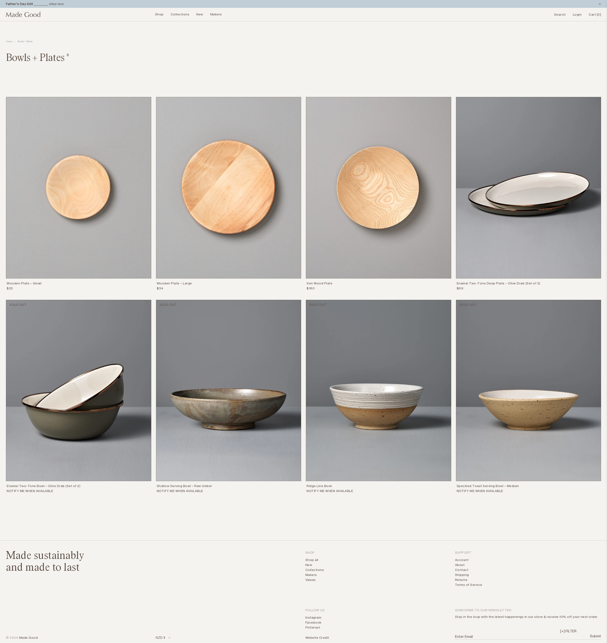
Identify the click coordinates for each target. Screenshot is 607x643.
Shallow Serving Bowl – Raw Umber (184, 486)
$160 (311, 288)
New (199, 14)
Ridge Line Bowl (319, 486)
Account (462, 560)
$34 (160, 288)
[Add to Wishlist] (148, 284)
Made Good (28, 637)
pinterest (312, 627)
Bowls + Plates (25, 41)
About (460, 565)
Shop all (311, 560)
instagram (313, 617)
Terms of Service (468, 585)
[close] (598, 4)
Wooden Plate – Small (24, 283)
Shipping (462, 575)
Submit (595, 636)
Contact (462, 570)
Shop (159, 14)
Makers (216, 14)
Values (310, 580)
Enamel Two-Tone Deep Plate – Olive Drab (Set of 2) (498, 283)
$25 (10, 288)
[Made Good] (23, 16)
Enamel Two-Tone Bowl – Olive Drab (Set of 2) (43, 486)
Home (9, 41)
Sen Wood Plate (319, 283)
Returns (461, 580)
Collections (180, 14)
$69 (460, 288)
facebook (313, 622)
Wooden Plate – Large (174, 283)
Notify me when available (30, 491)
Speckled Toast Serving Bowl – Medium (488, 486)
